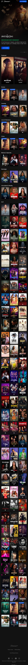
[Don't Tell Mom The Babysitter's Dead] (23, 312)
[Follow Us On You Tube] (16, 658)
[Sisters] (5, 582)
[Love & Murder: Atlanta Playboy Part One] (5, 428)
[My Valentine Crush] (5, 492)
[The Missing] (5, 467)
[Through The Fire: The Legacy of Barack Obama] (14, 595)
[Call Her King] (23, 261)
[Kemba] (14, 402)
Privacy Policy (17, 649)
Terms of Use (10, 649)
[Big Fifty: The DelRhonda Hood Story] (14, 209)
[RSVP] (14, 531)
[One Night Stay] (5, 518)
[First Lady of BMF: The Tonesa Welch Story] (23, 338)
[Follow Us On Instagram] (19, 658)
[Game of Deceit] (23, 351)
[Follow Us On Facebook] (9, 658)
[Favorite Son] (23, 325)
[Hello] (5, 376)
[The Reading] (23, 531)
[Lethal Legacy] (5, 415)
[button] (2, 1)
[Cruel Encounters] (23, 286)
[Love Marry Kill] (23, 428)
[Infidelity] (5, 402)
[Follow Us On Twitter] (12, 658)
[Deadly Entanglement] (23, 299)
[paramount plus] (7, 1)
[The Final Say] (5, 338)
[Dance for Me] (5, 299)
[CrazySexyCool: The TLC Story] (14, 286)
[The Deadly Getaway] (5, 312)
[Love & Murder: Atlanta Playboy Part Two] (14, 428)
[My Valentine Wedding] (14, 492)
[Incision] (23, 389)
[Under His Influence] (14, 621)
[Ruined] (14, 557)
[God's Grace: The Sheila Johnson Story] (14, 364)
